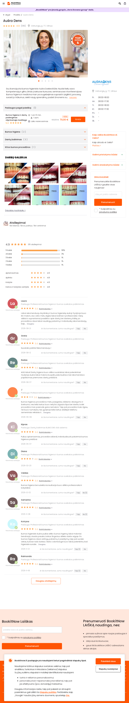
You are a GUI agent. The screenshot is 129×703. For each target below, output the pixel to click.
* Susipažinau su (108, 210)
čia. (68, 695)
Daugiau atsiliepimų (46, 581)
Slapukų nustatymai (108, 669)
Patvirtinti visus (108, 661)
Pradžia (17, 15)
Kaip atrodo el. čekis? (105, 140)
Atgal (7, 15)
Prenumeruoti (108, 202)
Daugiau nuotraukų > (15, 210)
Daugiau (73, 97)
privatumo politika (108, 212)
